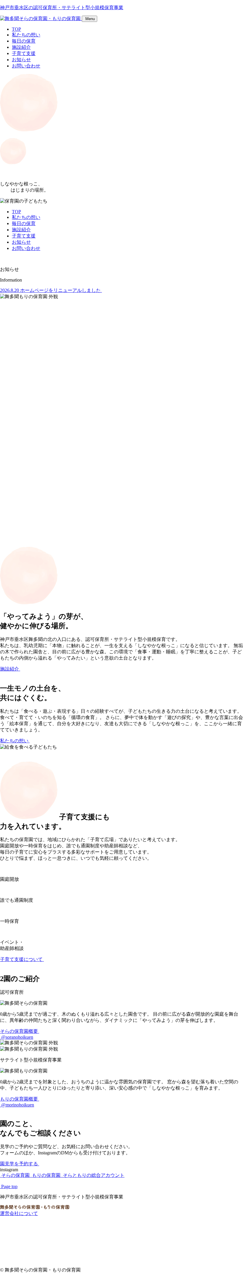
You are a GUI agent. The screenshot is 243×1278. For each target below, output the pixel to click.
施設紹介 (21, 47)
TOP (16, 29)
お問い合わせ (26, 65)
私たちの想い (26, 34)
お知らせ (21, 59)
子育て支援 (24, 53)
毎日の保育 (24, 40)
